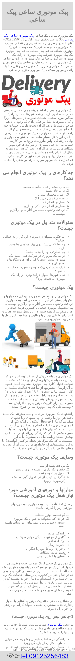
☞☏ (38, 656)
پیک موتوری (54, 624)
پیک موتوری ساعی (21, 35)
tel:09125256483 (44, 656)
